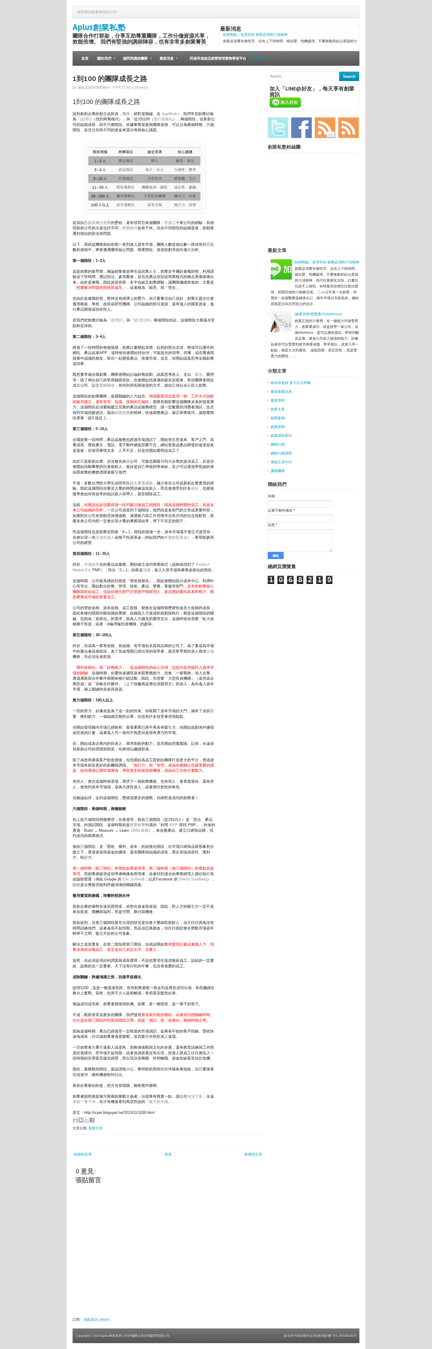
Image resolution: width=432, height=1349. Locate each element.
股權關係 (107, 385)
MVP (173, 825)
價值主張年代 (281, 462)
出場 (210, 651)
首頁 (84, 58)
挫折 (195, 488)
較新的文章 (83, 1154)
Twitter (278, 127)
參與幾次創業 (99, 222)
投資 (168, 222)
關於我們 (102, 61)
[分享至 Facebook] (92, 1120)
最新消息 (164, 61)
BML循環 (140, 830)
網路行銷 (278, 444)
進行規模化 (163, 119)
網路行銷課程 (281, 453)
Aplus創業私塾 (99, 26)
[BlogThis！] (81, 1120)
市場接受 (91, 564)
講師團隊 (278, 471)
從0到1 (86, 119)
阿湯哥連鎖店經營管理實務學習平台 (218, 58)
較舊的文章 (253, 1154)
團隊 (126, 114)
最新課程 (278, 400)
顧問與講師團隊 (133, 61)
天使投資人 (105, 537)
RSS (348, 127)
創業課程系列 (281, 436)
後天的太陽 (158, 1101)
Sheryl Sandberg (193, 879)
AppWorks (170, 114)
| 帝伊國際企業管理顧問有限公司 (146, 1336)
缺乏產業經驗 (141, 483)
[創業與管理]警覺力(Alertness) (318, 314)
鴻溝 (146, 570)
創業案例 (278, 418)
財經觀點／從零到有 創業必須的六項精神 (255, 35)
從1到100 (142, 320)
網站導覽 (258, 58)
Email (325, 127)
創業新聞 (278, 427)
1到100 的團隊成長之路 (110, 78)
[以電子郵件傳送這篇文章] (75, 1120)
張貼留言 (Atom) (97, 1320)
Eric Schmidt (134, 879)
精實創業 (122, 412)
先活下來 (194, 1096)
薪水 (198, 374)
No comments (137, 87)
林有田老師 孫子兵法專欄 (290, 383)
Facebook (301, 127)
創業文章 (95, 1128)
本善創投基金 (175, 537)
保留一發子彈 (84, 1101)
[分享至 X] (86, 1120)
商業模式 (130, 228)
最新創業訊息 (281, 392)
